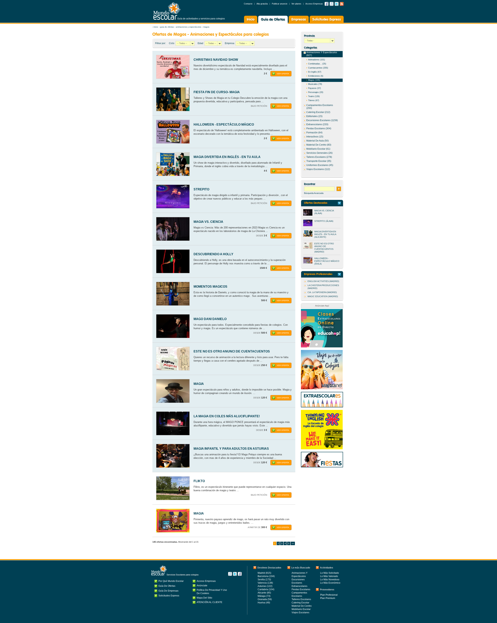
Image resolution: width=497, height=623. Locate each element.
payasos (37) (314, 88)
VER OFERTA (283, 74)
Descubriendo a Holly (213, 254)
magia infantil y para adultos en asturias (231, 448)
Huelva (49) (264, 602)
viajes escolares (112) (318, 169)
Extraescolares (299, 586)
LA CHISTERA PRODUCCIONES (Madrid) (323, 286)
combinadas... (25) (317, 63)
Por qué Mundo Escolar (171, 581)
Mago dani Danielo (210, 319)
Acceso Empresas (314, 4)
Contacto (248, 4)
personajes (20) (315, 92)
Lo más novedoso (329, 579)
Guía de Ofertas (273, 19)
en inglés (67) (314, 72)
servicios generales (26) (319, 153)
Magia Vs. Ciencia (208, 221)
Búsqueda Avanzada (313, 193)
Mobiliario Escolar (301, 609)
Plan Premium (327, 598)
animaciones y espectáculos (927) (321, 54)
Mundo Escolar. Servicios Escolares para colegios (175, 570)
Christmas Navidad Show (216, 59)
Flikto (199, 481)
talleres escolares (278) (319, 157)
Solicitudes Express (326, 19)
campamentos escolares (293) (319, 106)
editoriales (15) (314, 116)
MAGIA (199, 383)
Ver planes (296, 4)
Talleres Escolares (301, 599)
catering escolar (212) (318, 112)
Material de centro (302, 606)
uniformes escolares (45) (319, 165)
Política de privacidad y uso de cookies (212, 592)
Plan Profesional (329, 594)
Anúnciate (202, 585)
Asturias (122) (265, 586)
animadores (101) (316, 59)
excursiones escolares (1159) (322, 120)
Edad (200, 43)
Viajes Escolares (300, 612)
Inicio (251, 19)
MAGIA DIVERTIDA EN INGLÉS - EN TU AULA (227, 157)
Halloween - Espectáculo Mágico (224, 124)
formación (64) (314, 132)
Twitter (337, 4)
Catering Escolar (300, 602)
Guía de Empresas (168, 590)
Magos (206, 27)
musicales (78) (315, 84)
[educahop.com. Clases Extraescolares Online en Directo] (322, 310)
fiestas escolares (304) (318, 128)
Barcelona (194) (266, 576)
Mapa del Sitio (204, 597)
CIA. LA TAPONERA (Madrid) (322, 292)
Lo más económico (330, 582)
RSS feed (342, 4)
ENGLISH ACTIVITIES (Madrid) (323, 281)
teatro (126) (314, 96)
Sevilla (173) (264, 579)
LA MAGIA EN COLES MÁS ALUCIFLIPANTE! (227, 416)
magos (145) (314, 80)
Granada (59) (265, 599)
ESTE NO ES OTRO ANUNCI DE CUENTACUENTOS (232, 351)
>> (293, 543)
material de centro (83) (318, 144)
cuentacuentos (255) (318, 68)
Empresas (298, 19)
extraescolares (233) (317, 124)
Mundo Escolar (167, 11)
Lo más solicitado (329, 573)
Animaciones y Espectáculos (188, 27)
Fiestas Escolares (301, 589)
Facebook (326, 4)
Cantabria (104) (266, 589)
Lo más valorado (329, 576)
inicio (156, 27)
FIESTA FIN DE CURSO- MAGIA (217, 92)
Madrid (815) (264, 573)
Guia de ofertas (167, 27)
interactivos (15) (314, 136)
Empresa (229, 43)
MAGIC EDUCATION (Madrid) (323, 296)
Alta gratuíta (262, 4)
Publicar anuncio (279, 4)
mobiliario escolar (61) (318, 149)
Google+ (230, 574)
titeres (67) (313, 100)
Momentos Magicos (210, 286)
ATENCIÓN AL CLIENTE (209, 602)
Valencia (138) (265, 582)
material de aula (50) (317, 140)
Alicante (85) (264, 592)
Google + (332, 4)
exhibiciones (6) (315, 76)
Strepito (201, 189)
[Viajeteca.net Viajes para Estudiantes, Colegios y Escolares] (322, 351)
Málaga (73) (264, 596)
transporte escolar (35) (318, 161)
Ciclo (171, 43)
